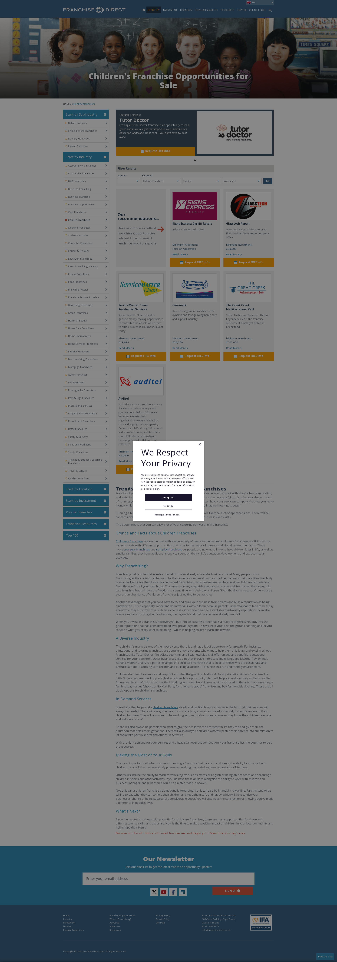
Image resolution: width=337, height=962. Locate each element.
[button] (168, 515)
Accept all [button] (168, 497)
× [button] (199, 444)
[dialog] (168, 481)
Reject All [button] (168, 506)
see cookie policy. (150, 488)
